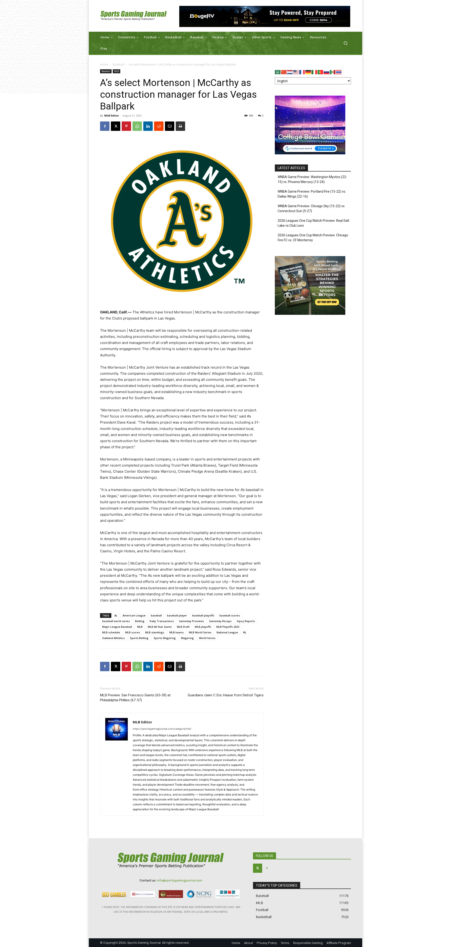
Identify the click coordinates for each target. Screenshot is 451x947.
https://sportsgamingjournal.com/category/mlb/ (162, 728)
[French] (302, 72)
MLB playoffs (203, 626)
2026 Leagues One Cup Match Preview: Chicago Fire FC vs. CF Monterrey (313, 237)
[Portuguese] (321, 72)
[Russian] (327, 72)
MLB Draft (183, 626)
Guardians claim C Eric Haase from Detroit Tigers (226, 695)
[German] (308, 72)
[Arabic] (278, 72)
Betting (139, 621)
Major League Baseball (117, 626)
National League (227, 632)
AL (115, 615)
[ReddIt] (158, 126)
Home (104, 64)
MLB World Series (200, 632)
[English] (296, 72)
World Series (207, 638)
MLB (116, 71)
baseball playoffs (203, 615)
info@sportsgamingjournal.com (179, 880)
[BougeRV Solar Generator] (265, 16)
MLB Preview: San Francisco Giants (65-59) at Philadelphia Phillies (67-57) (135, 697)
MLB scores (132, 632)
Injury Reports (246, 621)
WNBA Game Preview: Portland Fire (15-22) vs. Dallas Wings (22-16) (312, 194)
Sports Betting (139, 638)
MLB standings (154, 632)
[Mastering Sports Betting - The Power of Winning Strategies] (310, 313)
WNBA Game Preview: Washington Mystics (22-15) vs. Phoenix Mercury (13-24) (312, 179)
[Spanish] (333, 72)
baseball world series (116, 621)
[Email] (169, 126)
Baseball (118, 64)
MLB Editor (111, 115)
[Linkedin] (148, 126)
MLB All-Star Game (160, 626)
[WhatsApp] (137, 126)
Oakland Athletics (113, 638)
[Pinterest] (126, 126)
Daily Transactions (162, 621)
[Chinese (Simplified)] (284, 72)
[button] (345, 43)
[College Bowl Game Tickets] (310, 153)
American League (134, 615)
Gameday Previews (191, 621)
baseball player (177, 615)
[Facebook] (104, 126)
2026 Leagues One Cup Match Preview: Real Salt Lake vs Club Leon (313, 223)
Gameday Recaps (220, 621)
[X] (115, 126)
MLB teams (176, 632)
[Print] (180, 126)
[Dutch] (290, 72)
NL (244, 632)
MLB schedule (111, 632)
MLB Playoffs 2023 (227, 626)
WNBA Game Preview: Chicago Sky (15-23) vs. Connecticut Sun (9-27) (311, 208)
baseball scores (229, 615)
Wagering (187, 638)
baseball (156, 615)
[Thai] (339, 72)
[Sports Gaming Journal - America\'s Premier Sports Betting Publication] (133, 16)
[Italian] (314, 72)
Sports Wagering (165, 638)
